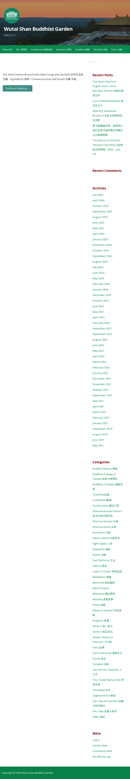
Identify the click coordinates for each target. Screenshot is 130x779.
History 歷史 (100, 566)
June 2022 (98, 345)
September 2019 (102, 428)
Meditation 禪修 (102, 577)
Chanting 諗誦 (101, 494)
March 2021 (99, 412)
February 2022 (101, 367)
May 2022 (98, 350)
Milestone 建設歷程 (104, 593)
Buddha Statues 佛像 (105, 468)
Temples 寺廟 (101, 664)
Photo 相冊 (99, 605)
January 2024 (100, 289)
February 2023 (101, 323)
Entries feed (100, 745)
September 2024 (102, 256)
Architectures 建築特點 (41, 49)
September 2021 (102, 395)
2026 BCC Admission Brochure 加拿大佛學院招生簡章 (107, 115)
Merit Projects (101, 588)
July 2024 (98, 267)
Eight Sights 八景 (103, 543)
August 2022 (100, 339)
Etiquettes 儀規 (102, 549)
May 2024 (98, 278)
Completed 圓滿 (102, 500)
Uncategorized (101, 690)
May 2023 (98, 311)
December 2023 (102, 295)
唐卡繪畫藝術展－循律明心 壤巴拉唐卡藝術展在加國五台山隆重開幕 (108, 130)
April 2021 (98, 406)
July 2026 (98, 194)
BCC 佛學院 (21, 49)
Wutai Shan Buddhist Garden (38, 28)
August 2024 (100, 261)
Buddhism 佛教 (83, 49)
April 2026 (98, 200)
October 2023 (101, 300)
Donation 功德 (100, 49)
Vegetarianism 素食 (104, 695)
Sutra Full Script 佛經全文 (107, 653)
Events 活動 (116, 49)
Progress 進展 (101, 620)
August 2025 (100, 217)
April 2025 (98, 233)
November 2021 (102, 384)
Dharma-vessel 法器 (104, 527)
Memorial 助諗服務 (104, 582)
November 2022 (102, 328)
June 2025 (98, 222)
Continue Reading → (17, 88)
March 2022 (99, 362)
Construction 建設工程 (106, 505)
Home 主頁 (7, 49)
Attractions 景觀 (63, 49)
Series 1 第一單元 (103, 626)
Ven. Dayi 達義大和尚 (105, 711)
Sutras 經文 (99, 658)
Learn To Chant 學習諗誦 (107, 571)
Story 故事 (99, 647)
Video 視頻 (99, 716)
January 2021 (100, 423)
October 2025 (101, 206)
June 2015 (98, 440)
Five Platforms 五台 (104, 560)
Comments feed (102, 751)
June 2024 (98, 272)
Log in (96, 740)
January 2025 (100, 239)
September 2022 (102, 334)
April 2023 (98, 317)
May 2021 (98, 401)
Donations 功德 (102, 532)
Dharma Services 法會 (105, 521)
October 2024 (101, 250)
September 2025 (102, 211)
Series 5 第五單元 (103, 631)
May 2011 (98, 445)
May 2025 (98, 228)
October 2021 (101, 389)
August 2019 (100, 434)
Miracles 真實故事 (103, 599)
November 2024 (102, 245)
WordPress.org (101, 756)
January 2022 (100, 373)
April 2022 (98, 356)
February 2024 (101, 284)
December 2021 (102, 378)
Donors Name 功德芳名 (106, 538)
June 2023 (98, 306)
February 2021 (101, 417)
